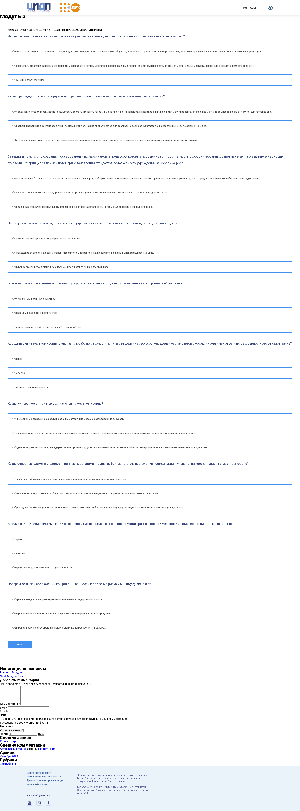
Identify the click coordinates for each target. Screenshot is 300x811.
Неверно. (20, 373)
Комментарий (10, 703)
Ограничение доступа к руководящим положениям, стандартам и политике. (59, 599)
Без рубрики (8, 763)
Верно (18, 539)
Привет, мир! (8, 741)
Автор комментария (13, 748)
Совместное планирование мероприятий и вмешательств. (49, 238)
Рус (245, 7)
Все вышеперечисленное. (30, 80)
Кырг (253, 7)
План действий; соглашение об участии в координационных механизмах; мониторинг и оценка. (70, 479)
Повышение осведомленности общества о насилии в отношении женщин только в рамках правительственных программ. (87, 493)
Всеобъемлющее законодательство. (36, 312)
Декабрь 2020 (9, 756)
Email (4, 711)
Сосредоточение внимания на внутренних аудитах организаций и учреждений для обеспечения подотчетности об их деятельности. (91, 192)
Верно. (18, 358)
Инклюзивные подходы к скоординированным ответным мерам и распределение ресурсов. (69, 418)
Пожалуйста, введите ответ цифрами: (24, 722)
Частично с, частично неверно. (32, 387)
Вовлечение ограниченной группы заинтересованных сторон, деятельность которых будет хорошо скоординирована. (84, 206)
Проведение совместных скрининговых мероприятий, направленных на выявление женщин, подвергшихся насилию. (84, 252)
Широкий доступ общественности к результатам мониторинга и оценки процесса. (62, 613)
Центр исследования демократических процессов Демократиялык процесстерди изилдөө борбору (45, 778)
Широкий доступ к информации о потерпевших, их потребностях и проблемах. (60, 627)
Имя (4, 707)
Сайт (3, 715)
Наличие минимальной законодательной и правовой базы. (49, 327)
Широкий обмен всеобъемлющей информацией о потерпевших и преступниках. (62, 266)
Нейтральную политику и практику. (35, 298)
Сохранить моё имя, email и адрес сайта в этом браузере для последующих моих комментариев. (65, 718)
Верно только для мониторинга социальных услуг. (44, 567)
